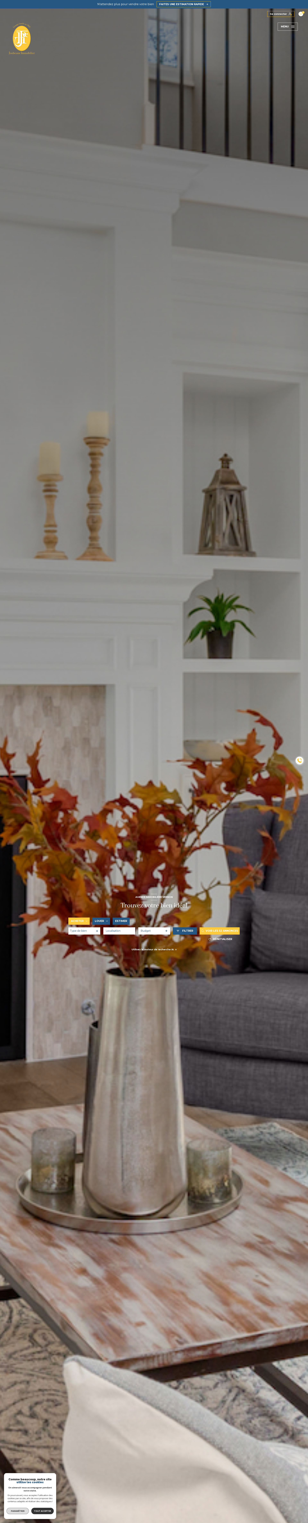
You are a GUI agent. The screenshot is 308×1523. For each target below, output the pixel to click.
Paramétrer (18, 1511)
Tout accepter (42, 1511)
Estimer (121, 921)
